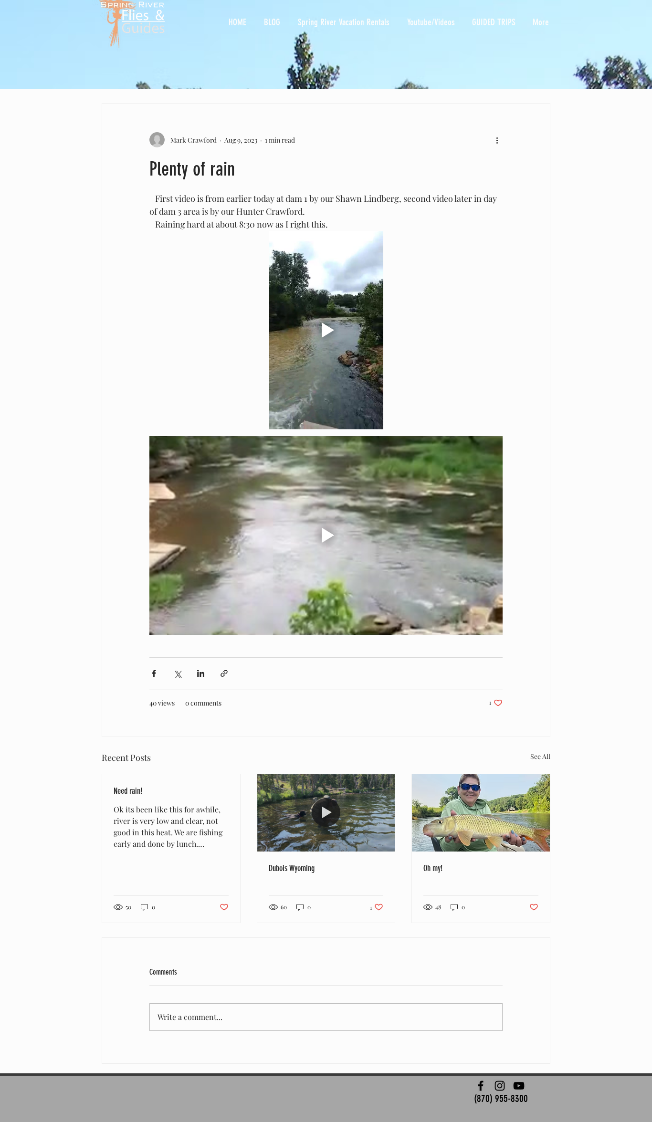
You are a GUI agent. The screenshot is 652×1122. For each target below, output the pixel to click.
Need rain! (128, 791)
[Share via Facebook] (153, 673)
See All (540, 756)
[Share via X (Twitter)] (177, 673)
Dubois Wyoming (292, 868)
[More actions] (497, 139)
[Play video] (326, 330)
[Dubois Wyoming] (326, 813)
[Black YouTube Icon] (519, 1085)
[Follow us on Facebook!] (480, 1085)
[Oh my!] (481, 813)
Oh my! (432, 868)
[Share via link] (224, 673)
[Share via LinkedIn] (200, 673)
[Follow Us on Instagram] (499, 1085)
